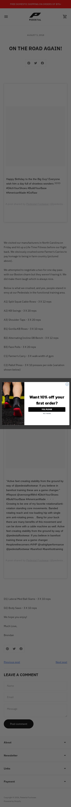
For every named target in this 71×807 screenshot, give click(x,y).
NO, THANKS (47, 413)
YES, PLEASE (47, 409)
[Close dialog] (67, 384)
